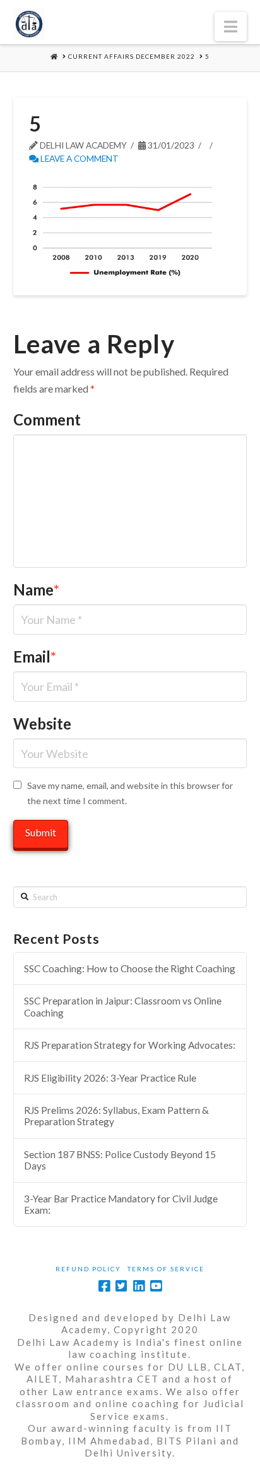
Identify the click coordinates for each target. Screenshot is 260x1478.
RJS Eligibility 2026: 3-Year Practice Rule (110, 1078)
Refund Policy (88, 1269)
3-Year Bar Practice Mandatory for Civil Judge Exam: (121, 1204)
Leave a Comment (78, 158)
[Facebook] (104, 1286)
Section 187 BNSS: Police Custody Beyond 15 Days (120, 1160)
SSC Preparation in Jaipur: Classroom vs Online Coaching (123, 1006)
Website (42, 723)
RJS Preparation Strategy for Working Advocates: (129, 1045)
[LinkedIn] (139, 1286)
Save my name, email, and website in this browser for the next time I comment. (130, 793)
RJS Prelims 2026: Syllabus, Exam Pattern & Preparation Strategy (116, 1116)
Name (36, 589)
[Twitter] (121, 1286)
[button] (231, 26)
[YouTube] (156, 1286)
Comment (47, 419)
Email (35, 656)
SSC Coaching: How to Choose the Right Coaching (129, 968)
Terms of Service (165, 1269)
